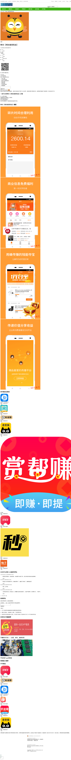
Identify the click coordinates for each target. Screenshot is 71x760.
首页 (1, 11)
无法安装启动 (4, 79)
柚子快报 (2, 567)
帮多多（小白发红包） (4, 693)
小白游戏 (2, 525)
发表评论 (3, 572)
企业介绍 (63, 1)
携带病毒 (3, 83)
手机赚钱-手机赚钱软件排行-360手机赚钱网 (25, 614)
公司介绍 (41, 745)
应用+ (28, 751)
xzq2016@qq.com (3, 574)
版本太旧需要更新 (5, 80)
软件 (3, 11)
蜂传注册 (2, 90)
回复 (3, 578)
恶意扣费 (3, 81)
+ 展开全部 (3, 94)
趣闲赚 (1, 412)
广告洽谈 (52, 1)
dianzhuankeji (2, 584)
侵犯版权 (3, 85)
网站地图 (29, 746)
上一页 (1, 595)
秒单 (1, 557)
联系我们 (37, 745)
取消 (4, 88)
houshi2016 (2, 579)
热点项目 (60, 1)
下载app (67, 1)
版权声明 (29, 745)
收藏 (9, 90)
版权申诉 (53, 91)
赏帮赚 (1, 512)
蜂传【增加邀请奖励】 (9, 45)
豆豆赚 (1, 702)
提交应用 (33, 745)
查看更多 (3, 617)
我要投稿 (56, 1)
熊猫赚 (1, 419)
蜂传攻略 (6, 90)
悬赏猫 (1, 433)
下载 (1, 404)
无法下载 (3, 78)
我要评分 (9, 47)
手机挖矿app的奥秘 (6, 658)
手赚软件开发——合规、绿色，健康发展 (12, 637)
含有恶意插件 (4, 84)
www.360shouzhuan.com (38, 750)
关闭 (1, 75)
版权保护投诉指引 (50, 732)
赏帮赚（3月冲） (3, 714)
